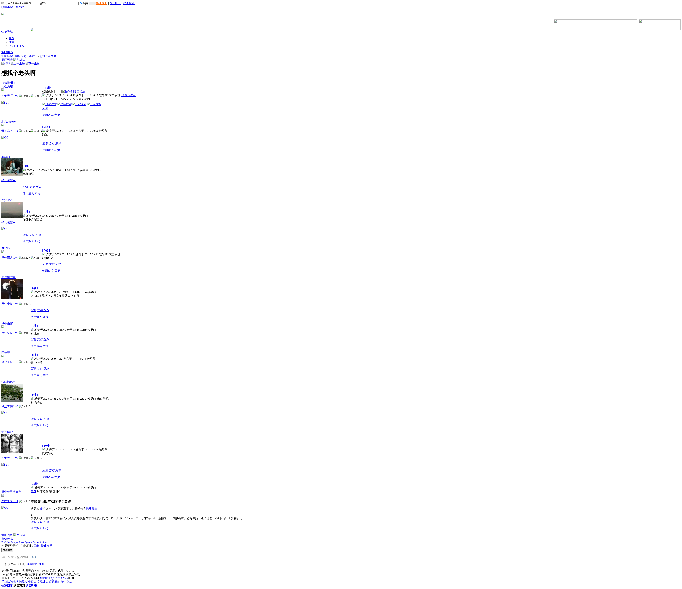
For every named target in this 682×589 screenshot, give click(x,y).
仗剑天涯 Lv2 (9, 95)
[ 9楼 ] (34, 394)
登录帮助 (129, 3)
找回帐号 (115, 3)
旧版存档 (18, 7)
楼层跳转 (48, 91)
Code (36, 542)
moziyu (5, 156)
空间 (16, 45)
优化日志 (31, 581)
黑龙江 (33, 56)
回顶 (71, 578)
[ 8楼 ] (34, 354)
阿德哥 (5, 352)
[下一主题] (33, 63)
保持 (85, 3)
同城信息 (20, 56)
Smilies (43, 542)
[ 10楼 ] (46, 445)
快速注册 (101, 3)
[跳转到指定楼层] (73, 91)
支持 (52, 143)
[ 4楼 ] (26, 211)
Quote (28, 542)
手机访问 (7, 581)
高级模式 (7, 538)
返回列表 (7, 59)
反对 (58, 143)
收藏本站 (7, 7)
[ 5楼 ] (46, 250)
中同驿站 (7, 56)
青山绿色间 (8, 381)
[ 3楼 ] (26, 166)
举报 (57, 114)
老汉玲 (5, 248)
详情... (35, 557)
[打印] (5, 63)
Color (7, 542)
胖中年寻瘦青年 (11, 491)
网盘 (11, 42)
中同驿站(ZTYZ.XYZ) (54, 578)
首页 (11, 38)
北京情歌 (7, 432)
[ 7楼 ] (34, 325)
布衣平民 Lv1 (9, 501)
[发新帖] (19, 59)
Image (14, 542)
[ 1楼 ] (48, 87)
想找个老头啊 (48, 56)
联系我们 (54, 581)
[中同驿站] (2, 14)
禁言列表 (66, 581)
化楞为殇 (7, 86)
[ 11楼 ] (35, 483)
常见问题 (19, 581)
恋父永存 (7, 200)
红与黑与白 (8, 277)
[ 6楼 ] (34, 288)
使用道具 (48, 114)
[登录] (92, 3)
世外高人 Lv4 (9, 130)
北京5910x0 (8, 121)
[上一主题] (18, 63)
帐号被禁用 (8, 180)
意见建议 (42, 581)
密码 (43, 3)
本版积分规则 (35, 564)
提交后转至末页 (15, 564)
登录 (33, 491)
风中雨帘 (7, 323)
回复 (45, 108)
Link (21, 542)
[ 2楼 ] (46, 126)
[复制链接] (8, 82)
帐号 (4, 3)
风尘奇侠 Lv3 (9, 303)
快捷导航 (7, 31)
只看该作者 (128, 95)
